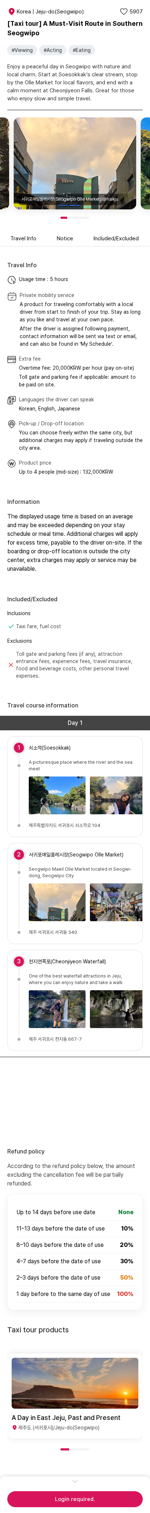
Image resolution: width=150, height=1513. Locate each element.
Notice (65, 238)
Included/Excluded (116, 238)
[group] (75, 1395)
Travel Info (23, 238)
